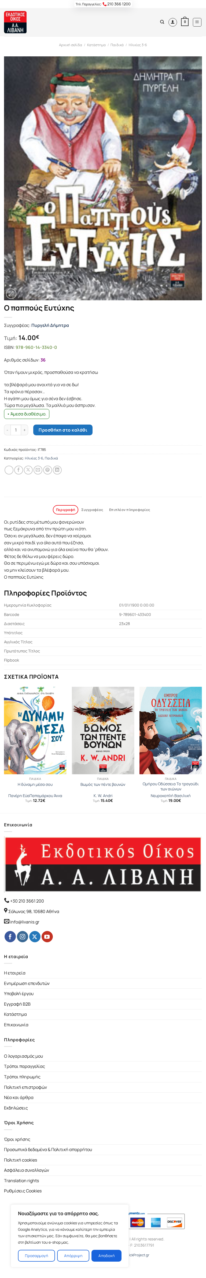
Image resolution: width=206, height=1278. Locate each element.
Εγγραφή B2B (17, 1004)
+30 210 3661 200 (26, 901)
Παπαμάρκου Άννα (46, 795)
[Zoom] (11, 294)
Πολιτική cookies (20, 1160)
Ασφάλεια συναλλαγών (26, 1170)
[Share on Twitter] (28, 470)
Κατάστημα (96, 44)
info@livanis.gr (24, 922)
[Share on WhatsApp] (9, 470)
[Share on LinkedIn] (57, 470)
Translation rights (21, 1181)
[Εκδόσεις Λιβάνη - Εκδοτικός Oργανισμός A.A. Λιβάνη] (22, 22)
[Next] (202, 749)
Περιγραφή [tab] (65, 509)
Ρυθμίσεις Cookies (23, 1191)
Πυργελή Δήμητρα (50, 325)
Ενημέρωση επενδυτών (27, 983)
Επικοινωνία (16, 1025)
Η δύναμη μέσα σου (35, 784)
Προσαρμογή (36, 1255)
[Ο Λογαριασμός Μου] (172, 22)
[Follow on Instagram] (22, 936)
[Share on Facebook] (18, 470)
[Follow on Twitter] (35, 936)
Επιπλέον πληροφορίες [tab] (129, 509)
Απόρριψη (73, 1255)
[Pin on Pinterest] (47, 470)
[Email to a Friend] (38, 470)
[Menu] (197, 22)
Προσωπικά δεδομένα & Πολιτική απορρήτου (48, 1149)
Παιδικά (117, 44)
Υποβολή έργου (19, 993)
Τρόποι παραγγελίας (24, 1066)
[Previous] (4, 749)
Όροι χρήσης (17, 1139)
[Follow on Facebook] (10, 936)
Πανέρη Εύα (19, 795)
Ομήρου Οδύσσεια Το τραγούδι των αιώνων (171, 786)
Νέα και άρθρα (19, 1097)
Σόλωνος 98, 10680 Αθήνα (33, 911)
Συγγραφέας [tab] (92, 509)
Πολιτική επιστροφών (25, 1087)
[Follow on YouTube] (47, 936)
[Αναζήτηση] (162, 22)
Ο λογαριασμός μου (23, 1056)
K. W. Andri (103, 795)
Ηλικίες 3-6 (138, 44)
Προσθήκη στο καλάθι (63, 430)
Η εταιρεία (14, 973)
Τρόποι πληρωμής (22, 1077)
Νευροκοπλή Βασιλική (171, 795)
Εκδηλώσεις (16, 1108)
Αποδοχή (106, 1255)
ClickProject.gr (137, 1255)
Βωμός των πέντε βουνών (102, 784)
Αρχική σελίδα (70, 44)
